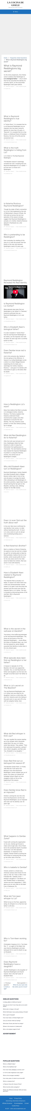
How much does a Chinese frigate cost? (13, 1017)
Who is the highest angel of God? (11, 1029)
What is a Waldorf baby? (9, 1064)
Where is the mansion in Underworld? (12, 1026)
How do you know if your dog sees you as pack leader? (15, 1005)
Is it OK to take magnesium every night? (13, 1072)
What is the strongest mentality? (11, 1075)
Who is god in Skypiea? (9, 1014)
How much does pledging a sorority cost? (13, 1069)
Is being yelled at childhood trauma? (12, 1002)
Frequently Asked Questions (18, 58)
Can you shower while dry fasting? (11, 1020)
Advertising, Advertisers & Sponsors (15, 1101)
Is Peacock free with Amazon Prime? (12, 1084)
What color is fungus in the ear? (11, 1009)
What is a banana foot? (9, 1081)
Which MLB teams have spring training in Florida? (15, 1012)
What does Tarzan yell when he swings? (13, 1023)
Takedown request (9, 86)
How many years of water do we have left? (14, 1078)
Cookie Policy (15, 1105)
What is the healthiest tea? (9, 1066)
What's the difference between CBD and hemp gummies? (14, 1090)
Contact (27, 1103)
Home (5, 58)
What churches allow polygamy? (11, 1087)
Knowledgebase (18, 1103)
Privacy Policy (18, 1098)
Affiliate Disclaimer (7, 1103)
